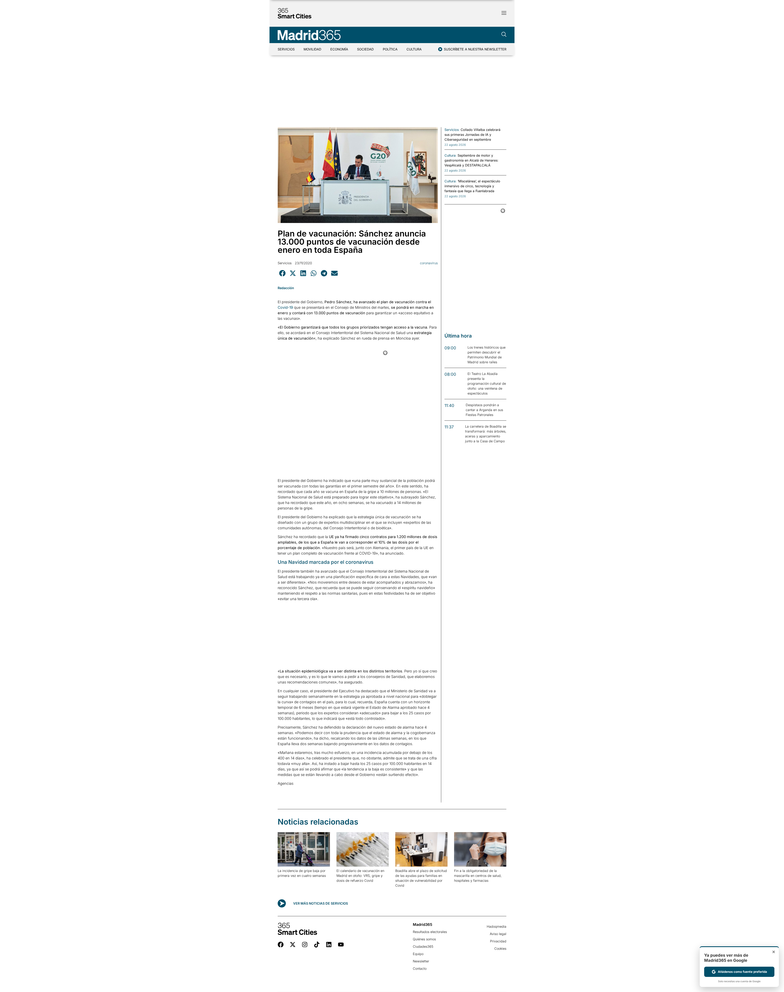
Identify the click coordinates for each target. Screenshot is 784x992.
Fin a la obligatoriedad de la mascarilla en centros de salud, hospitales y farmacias (478, 876)
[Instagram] (305, 944)
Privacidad (498, 941)
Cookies (500, 948)
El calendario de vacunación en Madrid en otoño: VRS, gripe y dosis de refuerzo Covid (360, 876)
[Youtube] (341, 944)
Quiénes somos (424, 939)
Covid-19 (285, 307)
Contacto (420, 968)
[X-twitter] (293, 944)
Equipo (418, 954)
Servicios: (452, 130)
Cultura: (450, 155)
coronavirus (429, 263)
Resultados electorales (430, 932)
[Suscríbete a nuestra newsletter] (440, 49)
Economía (339, 49)
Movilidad (312, 49)
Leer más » (284, 880)
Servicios (286, 49)
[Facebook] (281, 944)
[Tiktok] (317, 944)
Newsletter (421, 961)
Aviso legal (498, 934)
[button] (282, 273)
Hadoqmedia (496, 926)
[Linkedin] (329, 944)
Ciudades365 (423, 946)
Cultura (414, 49)
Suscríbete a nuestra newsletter (475, 49)
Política (390, 49)
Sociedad (365, 49)
